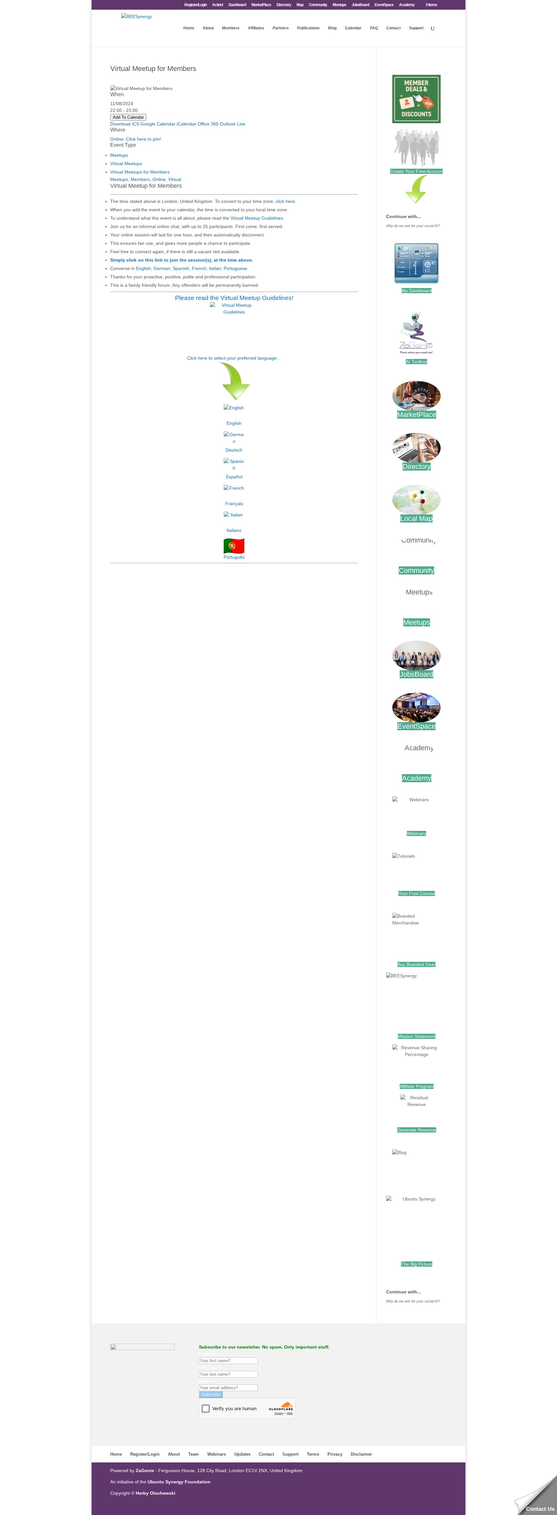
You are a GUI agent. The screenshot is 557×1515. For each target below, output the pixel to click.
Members (230, 28)
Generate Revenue (416, 1129)
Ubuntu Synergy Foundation (179, 1481)
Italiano (234, 530)
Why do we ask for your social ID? (413, 226)
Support (416, 28)
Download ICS (124, 123)
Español (234, 476)
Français (234, 503)
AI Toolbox (416, 361)
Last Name (210, 1367)
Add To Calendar (128, 117)
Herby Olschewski (155, 1493)
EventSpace (384, 5)
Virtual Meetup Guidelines (256, 218)
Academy (407, 5)
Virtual (174, 179)
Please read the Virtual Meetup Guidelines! (234, 297)
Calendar (353, 28)
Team (193, 1454)
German (161, 268)
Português (234, 557)
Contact (393, 28)
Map (300, 5)
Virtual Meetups (126, 163)
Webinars (416, 833)
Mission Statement (416, 1036)
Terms (313, 1454)
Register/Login (195, 5)
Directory (284, 5)
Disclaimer (361, 1454)
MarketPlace (261, 5)
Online (159, 179)
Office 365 (208, 123)
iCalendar (186, 123)
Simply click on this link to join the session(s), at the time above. (181, 260)
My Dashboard (417, 290)
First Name (210, 1353)
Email (204, 1380)
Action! (217, 5)
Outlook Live (232, 123)
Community (318, 5)
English (143, 268)
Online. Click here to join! (135, 139)
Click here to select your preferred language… (234, 358)
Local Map (416, 518)
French (199, 268)
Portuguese (235, 268)
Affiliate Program (417, 1086)
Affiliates (256, 28)
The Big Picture (416, 1264)
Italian (215, 268)
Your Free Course (416, 893)
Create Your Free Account (416, 171)
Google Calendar (158, 123)
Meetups (339, 5)
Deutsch (234, 450)
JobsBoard (360, 5)
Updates (242, 1454)
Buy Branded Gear (416, 964)
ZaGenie (145, 1470)
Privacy (334, 1454)
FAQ (374, 28)
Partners (281, 28)
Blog (332, 28)
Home (188, 28)
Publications (308, 28)
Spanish (181, 268)
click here (285, 201)
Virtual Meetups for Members (140, 171)
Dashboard (237, 5)
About (208, 28)
